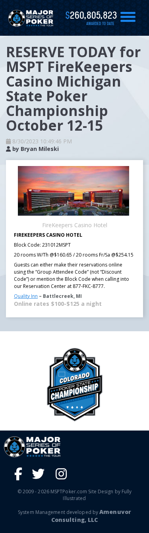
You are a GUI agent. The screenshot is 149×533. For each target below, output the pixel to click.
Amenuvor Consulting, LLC (91, 515)
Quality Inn (26, 296)
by (35, 149)
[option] (74, 384)
